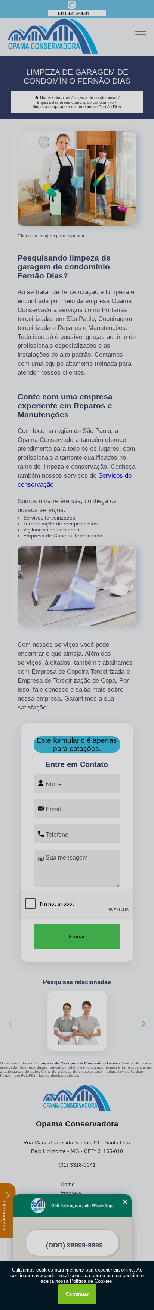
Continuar (77, 1294)
